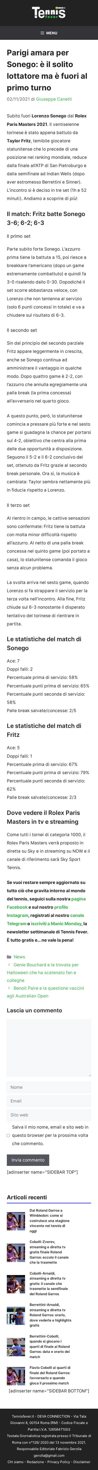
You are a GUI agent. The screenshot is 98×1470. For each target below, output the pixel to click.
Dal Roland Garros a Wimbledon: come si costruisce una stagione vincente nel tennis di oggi (50, 1220)
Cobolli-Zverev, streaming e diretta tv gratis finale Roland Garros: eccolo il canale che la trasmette (49, 1252)
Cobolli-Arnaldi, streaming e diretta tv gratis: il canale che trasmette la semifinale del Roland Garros (49, 1283)
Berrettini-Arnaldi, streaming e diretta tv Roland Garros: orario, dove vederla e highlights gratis (50, 1314)
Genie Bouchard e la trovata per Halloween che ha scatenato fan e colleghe (43, 972)
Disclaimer (81, 1462)
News (19, 956)
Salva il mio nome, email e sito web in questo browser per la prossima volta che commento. (50, 1135)
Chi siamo (15, 1462)
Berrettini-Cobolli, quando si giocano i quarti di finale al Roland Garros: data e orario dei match (50, 1346)
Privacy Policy (58, 1462)
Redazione (35, 1462)
